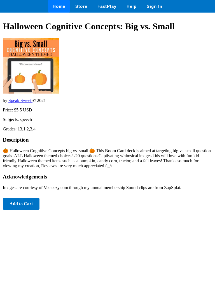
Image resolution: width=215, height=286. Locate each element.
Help (132, 6)
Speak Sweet (20, 100)
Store (81, 6)
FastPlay (106, 6)
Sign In (154, 6)
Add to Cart (21, 203)
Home (59, 6)
